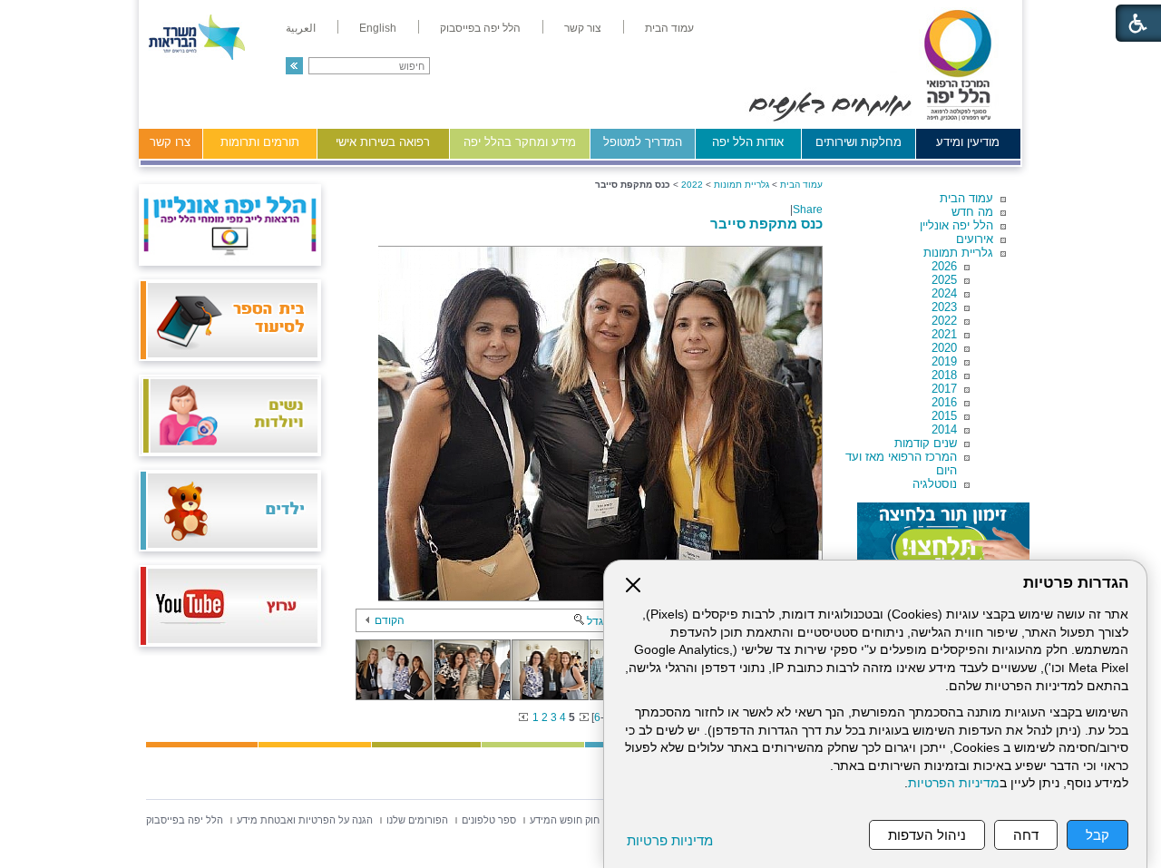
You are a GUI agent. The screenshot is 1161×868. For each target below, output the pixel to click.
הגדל (598, 621)
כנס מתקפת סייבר (766, 223)
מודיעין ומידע (968, 142)
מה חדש (972, 212)
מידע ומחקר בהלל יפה (519, 142)
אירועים (974, 239)
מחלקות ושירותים (858, 142)
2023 (944, 307)
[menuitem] (669, 28)
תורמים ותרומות (259, 142)
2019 (944, 361)
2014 (944, 429)
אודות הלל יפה (748, 142)
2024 (944, 293)
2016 (944, 402)
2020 (944, 348)
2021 (944, 334)
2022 (944, 320)
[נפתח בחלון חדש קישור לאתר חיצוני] (943, 538)
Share (808, 209)
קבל (1097, 835)
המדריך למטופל (642, 142)
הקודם (390, 620)
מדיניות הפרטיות (954, 783)
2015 (944, 416)
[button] (294, 65)
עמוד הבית (966, 198)
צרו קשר (170, 142)
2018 (944, 375)
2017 (944, 388)
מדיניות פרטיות (670, 840)
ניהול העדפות (927, 835)
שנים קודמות (925, 443)
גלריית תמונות (958, 252)
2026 (944, 266)
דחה (1026, 835)
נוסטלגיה (934, 484)
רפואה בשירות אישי (383, 142)
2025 (944, 280)
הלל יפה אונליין (956, 225)
